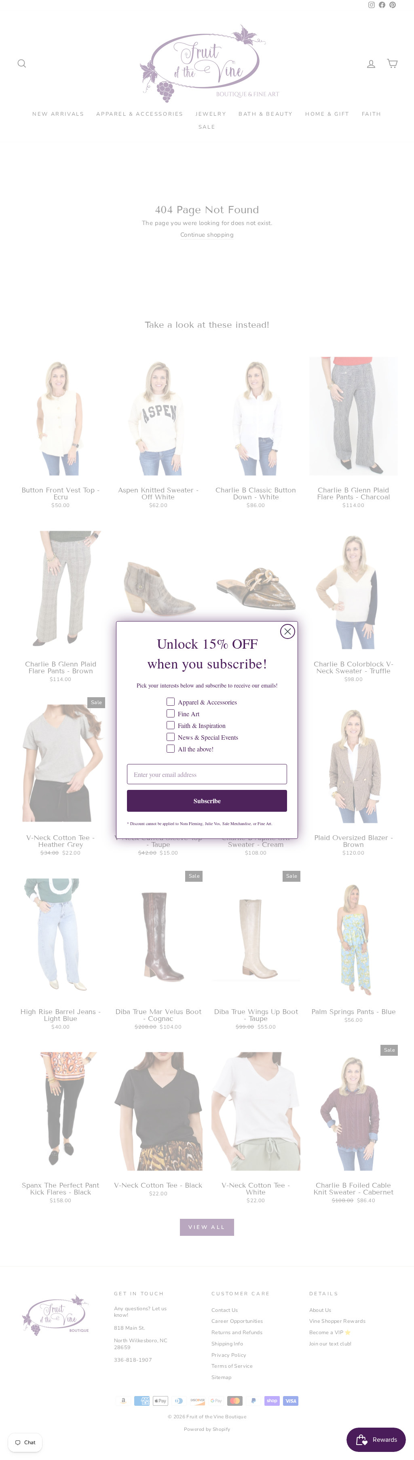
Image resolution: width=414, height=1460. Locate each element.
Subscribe (207, 800)
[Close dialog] (288, 631)
